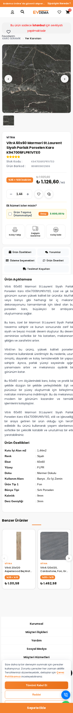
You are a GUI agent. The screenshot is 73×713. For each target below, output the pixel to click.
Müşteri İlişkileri (37, 632)
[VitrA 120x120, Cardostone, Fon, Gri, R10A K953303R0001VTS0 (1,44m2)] (54, 546)
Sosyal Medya (37, 649)
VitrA (10, 137)
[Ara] (22, 12)
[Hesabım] (12, 12)
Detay (43, 214)
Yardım (37, 640)
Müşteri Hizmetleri (37, 657)
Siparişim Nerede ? (59, 3)
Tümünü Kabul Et (36, 685)
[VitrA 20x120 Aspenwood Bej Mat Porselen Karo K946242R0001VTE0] (19, 546)
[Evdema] (41, 12)
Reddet (36, 694)
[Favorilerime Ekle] (38, 194)
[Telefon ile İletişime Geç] (65, 694)
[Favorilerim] (59, 12)
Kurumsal (36, 624)
